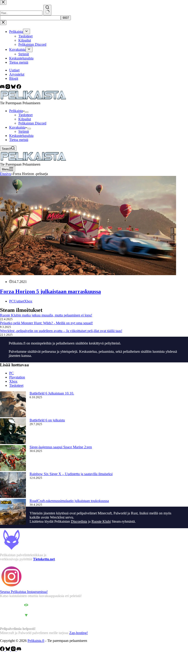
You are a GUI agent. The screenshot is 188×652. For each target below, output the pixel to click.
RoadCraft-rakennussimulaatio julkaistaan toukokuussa (69, 501)
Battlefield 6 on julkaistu (47, 420)
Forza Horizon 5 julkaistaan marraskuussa (50, 291)
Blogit (13, 78)
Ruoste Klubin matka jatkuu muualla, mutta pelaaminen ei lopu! (46, 315)
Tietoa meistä (18, 140)
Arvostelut (16, 74)
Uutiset (14, 70)
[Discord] (3, 88)
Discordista (79, 521)
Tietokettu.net (44, 559)
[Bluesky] (14, 88)
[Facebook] (19, 88)
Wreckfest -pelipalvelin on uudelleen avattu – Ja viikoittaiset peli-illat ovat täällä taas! (61, 331)
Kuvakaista (17, 127)
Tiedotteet (25, 115)
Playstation (17, 377)
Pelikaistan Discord (32, 123)
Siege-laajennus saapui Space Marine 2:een (61, 447)
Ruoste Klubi (101, 521)
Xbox (28, 301)
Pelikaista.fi (36, 641)
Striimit (23, 131)
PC (11, 301)
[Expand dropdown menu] (26, 112)
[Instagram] (8, 88)
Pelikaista (16, 111)
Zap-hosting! (78, 633)
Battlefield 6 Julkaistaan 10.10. (52, 393)
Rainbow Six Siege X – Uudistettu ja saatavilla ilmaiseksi (71, 474)
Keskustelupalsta (21, 136)
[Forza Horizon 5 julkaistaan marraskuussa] (88, 274)
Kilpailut (24, 119)
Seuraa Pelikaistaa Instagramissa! (24, 592)
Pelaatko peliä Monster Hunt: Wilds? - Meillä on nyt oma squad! (46, 323)
